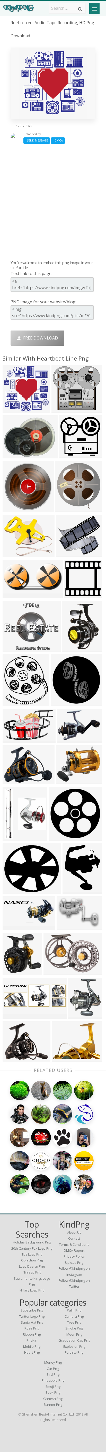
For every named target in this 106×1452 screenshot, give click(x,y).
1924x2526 (74, 890)
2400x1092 (14, 595)
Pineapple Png (53, 1380)
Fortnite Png (74, 1352)
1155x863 (13, 781)
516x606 (78, 1015)
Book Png (53, 1392)
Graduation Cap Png (74, 1340)
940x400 (12, 927)
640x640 (12, 508)
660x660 (12, 648)
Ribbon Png (32, 1334)
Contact (74, 1238)
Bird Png (53, 1374)
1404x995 (54, 971)
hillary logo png (32, 1290)
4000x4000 (60, 837)
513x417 (12, 554)
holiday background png (32, 1242)
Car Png (53, 1368)
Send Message (36, 140)
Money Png (53, 1362)
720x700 (68, 455)
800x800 (60, 703)
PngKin (31, 1340)
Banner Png (53, 1404)
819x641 (61, 1058)
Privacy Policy (74, 1256)
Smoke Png (74, 1328)
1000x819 (66, 781)
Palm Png (74, 1310)
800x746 (61, 409)
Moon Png (74, 1334)
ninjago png (32, 1272)
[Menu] (94, 8)
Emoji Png (53, 1386)
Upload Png (74, 1262)
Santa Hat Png (32, 1322)
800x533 (66, 927)
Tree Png (74, 1322)
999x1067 (66, 508)
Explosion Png (74, 1346)
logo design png (32, 1266)
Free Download (39, 338)
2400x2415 (14, 971)
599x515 (12, 890)
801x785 (74, 595)
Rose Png (31, 1328)
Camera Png (74, 1316)
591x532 (65, 554)
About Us (74, 1232)
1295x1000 (14, 455)
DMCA (58, 140)
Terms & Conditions (74, 1244)
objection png (32, 1260)
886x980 (12, 703)
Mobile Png (31, 1346)
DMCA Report (74, 1250)
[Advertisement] (53, 202)
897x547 (12, 739)
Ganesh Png (53, 1398)
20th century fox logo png (31, 1248)
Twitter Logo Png (32, 1316)
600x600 (12, 1058)
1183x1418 (14, 837)
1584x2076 (74, 648)
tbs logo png (32, 1254)
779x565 (66, 739)
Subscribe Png (32, 1310)
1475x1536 (14, 409)
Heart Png (32, 1352)
